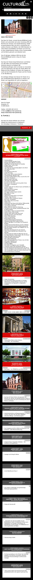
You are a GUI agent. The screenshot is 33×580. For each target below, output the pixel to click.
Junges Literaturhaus (9, 279)
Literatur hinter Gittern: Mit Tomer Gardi (13, 213)
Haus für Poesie (17, 392)
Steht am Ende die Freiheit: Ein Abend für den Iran (15, 233)
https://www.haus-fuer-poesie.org (11, 112)
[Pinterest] (7, 115)
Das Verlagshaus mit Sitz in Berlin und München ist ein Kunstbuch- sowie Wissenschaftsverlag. (16, 429)
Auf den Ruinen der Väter (10, 218)
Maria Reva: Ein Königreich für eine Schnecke (14, 230)
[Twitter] (5, 115)
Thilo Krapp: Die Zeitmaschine (11, 180)
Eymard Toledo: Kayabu (9, 190)
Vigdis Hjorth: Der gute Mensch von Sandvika (14, 164)
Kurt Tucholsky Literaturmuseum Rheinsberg (16, 549)
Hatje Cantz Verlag (17, 437)
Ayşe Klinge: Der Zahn (9, 193)
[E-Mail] (9, 115)
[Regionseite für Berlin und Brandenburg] (7, 14)
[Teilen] (32, 18)
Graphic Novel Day (8, 173)
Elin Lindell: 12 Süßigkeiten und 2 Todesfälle (14, 245)
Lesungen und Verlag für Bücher (11, 454)
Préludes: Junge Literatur (10, 197)
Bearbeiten (25, 127)
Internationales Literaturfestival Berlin (17, 155)
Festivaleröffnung (8, 160)
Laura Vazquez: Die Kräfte (10, 205)
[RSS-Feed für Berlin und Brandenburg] (19, 14)
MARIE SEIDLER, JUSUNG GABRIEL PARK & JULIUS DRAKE (16, 312)
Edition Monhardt (17, 532)
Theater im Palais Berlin (17, 335)
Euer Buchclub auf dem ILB (10, 171)
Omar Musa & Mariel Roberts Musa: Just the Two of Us (16, 176)
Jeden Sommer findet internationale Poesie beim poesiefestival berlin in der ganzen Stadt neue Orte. (16, 571)
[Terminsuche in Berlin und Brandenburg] (10, 14)
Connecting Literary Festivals (11, 189)
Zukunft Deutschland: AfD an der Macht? (13, 195)
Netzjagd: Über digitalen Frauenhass (12, 162)
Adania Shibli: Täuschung (9, 216)
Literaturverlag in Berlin (9, 537)
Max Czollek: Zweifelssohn (10, 238)
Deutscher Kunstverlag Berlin (17, 423)
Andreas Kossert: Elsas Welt (10, 179)
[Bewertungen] (29, 338)
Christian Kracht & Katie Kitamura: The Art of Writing (16, 224)
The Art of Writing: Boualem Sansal (12, 161)
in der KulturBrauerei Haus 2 (10, 471)
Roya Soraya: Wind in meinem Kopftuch (13, 174)
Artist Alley (6, 170)
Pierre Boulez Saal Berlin (17, 307)
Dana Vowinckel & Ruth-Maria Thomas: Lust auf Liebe (16, 240)
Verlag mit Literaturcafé (9, 504)
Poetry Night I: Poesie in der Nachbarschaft (14, 204)
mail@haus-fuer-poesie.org (13, 111)
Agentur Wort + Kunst (17, 449)
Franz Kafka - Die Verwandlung (11, 341)
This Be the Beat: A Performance (11, 237)
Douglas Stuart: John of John (11, 165)
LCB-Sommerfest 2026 (9, 169)
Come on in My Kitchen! (9, 217)
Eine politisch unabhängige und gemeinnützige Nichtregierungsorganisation (15, 488)
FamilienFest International (10, 242)
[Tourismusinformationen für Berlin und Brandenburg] (13, 14)
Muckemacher (7, 194)
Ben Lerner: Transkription (10, 199)
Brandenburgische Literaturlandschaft (17, 516)
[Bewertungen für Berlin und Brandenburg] (25, 14)
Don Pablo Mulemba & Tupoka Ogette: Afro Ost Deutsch (17, 235)
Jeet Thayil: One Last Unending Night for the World (16, 167)
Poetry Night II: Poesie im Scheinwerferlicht (14, 211)
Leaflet (29, 97)
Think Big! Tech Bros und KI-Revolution (13, 214)
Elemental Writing (8, 166)
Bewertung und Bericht (11, 35)
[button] (17, 88)
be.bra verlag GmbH (16, 466)
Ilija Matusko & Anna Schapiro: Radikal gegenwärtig (16, 226)
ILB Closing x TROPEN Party (10, 241)
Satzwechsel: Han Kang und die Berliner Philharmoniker (16, 203)
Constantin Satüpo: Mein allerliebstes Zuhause (15, 246)
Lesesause (6, 185)
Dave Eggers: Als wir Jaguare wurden (12, 192)
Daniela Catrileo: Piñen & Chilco (11, 212)
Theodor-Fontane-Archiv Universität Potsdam (16, 408)
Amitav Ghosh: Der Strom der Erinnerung (13, 207)
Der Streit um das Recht (9, 181)
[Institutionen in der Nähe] (26, 158)
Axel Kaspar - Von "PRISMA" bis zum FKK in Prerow (15, 369)
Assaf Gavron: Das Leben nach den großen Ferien (15, 183)
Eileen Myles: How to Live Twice (11, 200)
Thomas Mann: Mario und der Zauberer (13, 340)
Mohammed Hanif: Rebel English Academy (13, 221)
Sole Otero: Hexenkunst (9, 178)
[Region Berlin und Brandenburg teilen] (22, 14)
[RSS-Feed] (29, 18)
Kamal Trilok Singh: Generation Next (12, 236)
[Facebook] (3, 115)
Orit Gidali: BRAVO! (8, 243)
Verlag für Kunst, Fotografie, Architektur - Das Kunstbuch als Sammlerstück (14, 442)
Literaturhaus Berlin (17, 274)
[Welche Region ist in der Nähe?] (16, 14)
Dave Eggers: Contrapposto (10, 184)
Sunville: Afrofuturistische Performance (13, 219)
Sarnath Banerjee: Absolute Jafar (11, 175)
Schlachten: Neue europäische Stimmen (13, 198)
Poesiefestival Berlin (17, 565)
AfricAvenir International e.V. (17, 482)
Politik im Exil (7, 202)
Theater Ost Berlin (17, 364)
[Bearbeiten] (27, 18)
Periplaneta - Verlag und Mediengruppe (17, 499)
